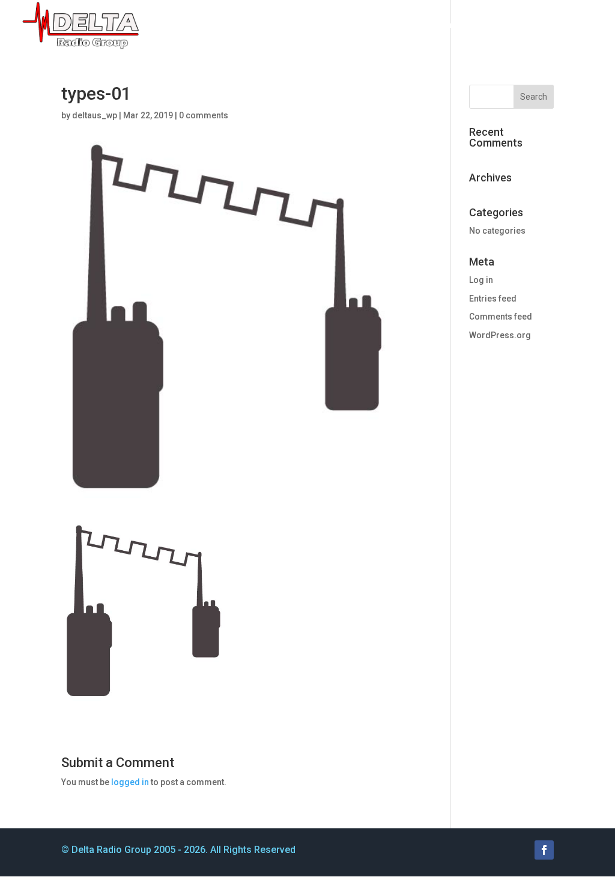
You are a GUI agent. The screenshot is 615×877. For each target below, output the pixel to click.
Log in (481, 280)
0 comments (203, 115)
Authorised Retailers (414, 26)
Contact (579, 26)
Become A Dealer (510, 26)
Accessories (316, 26)
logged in (130, 782)
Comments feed (500, 316)
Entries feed (493, 298)
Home (205, 26)
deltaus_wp (94, 115)
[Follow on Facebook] (544, 850)
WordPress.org (500, 335)
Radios (247, 26)
